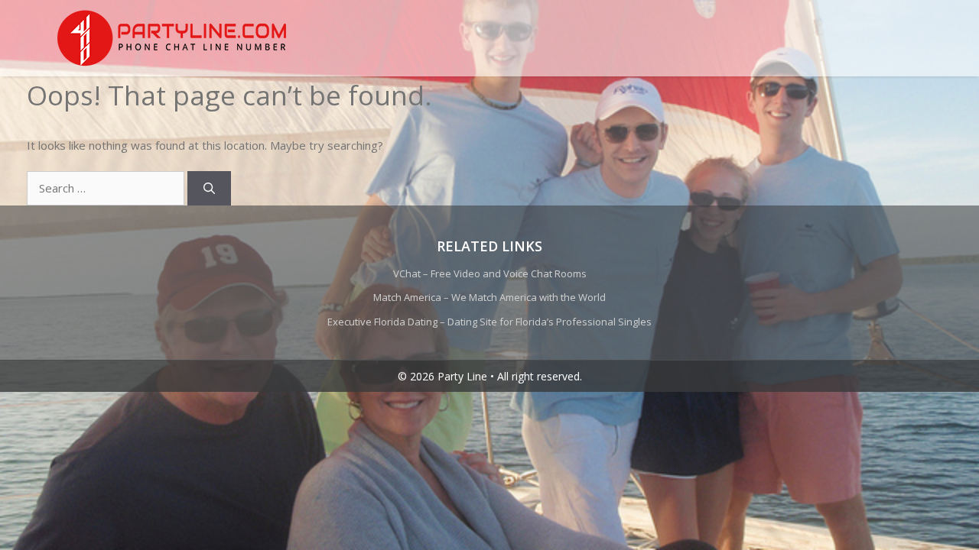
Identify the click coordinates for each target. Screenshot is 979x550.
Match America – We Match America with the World (489, 297)
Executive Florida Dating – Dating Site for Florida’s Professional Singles (489, 321)
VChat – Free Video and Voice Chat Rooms (490, 273)
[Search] (209, 188)
